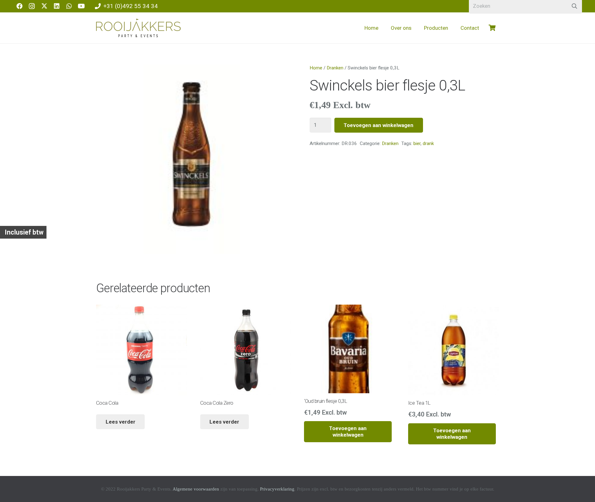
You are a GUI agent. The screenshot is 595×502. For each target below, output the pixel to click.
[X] (44, 6)
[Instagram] (32, 6)
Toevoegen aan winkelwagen (378, 125)
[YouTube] (81, 6)
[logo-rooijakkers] (138, 28)
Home (316, 68)
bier (417, 143)
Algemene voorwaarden (196, 489)
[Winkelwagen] (492, 27)
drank (428, 143)
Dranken (335, 68)
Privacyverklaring (277, 489)
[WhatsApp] (69, 6)
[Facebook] (19, 6)
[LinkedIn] (57, 6)
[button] (416, 28)
